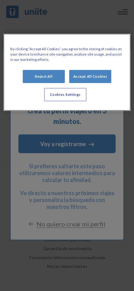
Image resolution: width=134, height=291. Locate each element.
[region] (67, 72)
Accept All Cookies (90, 76)
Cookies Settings (65, 94)
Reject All (43, 76)
